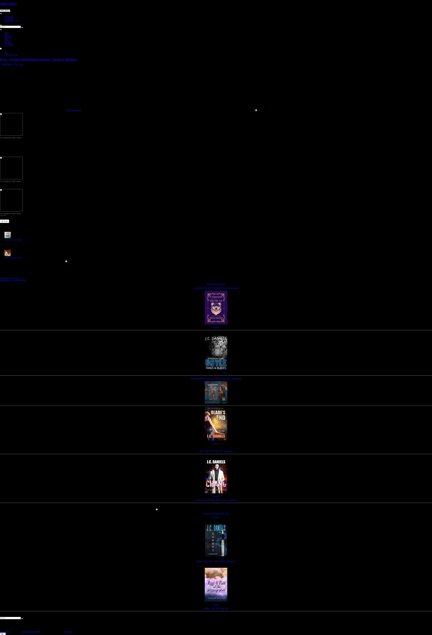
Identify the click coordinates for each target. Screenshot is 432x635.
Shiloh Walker (8, 3)
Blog (6, 39)
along (225, 372)
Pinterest (19, 137)
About (6, 35)
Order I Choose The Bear (216, 284)
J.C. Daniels (8, 19)
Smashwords (233, 288)
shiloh (13, 137)
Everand (222, 561)
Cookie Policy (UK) (11, 21)
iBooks (218, 500)
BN (214, 288)
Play (220, 451)
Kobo (219, 288)
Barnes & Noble (209, 500)
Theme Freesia (26, 632)
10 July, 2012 (18, 64)
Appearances (9, 17)
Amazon (225, 288)
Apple (207, 451)
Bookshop (208, 288)
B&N (211, 561)
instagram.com (7, 137)
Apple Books (198, 288)
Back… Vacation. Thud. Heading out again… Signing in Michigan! (38, 59)
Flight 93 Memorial (74, 110)
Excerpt (216, 327)
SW (227, 608)
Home (6, 33)
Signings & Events (11, 55)
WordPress (37, 632)
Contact (7, 41)
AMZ (201, 451)
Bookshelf (8, 37)
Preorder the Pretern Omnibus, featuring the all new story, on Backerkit (216, 378)
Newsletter (8, 43)
